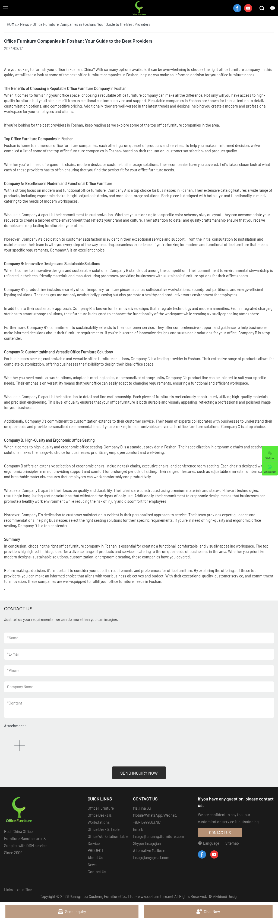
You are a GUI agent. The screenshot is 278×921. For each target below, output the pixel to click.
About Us (95, 857)
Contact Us (97, 871)
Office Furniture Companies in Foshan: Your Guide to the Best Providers (91, 24)
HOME (12, 24)
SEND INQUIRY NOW (139, 772)
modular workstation (52, 377)
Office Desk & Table (103, 829)
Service (94, 843)
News (24, 24)
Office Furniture (101, 808)
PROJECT (96, 850)
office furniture (231, 69)
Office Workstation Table (108, 836)
